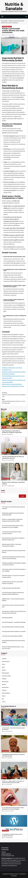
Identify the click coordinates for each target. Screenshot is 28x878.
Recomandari (5, 687)
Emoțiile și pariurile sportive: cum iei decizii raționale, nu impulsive (12, 582)
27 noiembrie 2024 (10, 460)
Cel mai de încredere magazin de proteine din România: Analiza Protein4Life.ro (13, 593)
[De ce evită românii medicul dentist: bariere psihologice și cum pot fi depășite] (14, 797)
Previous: (14, 394)
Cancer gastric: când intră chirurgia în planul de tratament (13, 507)
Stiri (3, 698)
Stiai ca (3, 696)
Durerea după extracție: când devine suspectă (13, 626)
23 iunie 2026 (9, 731)
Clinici (3, 664)
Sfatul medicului (6, 693)
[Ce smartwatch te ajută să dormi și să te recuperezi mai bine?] (14, 823)
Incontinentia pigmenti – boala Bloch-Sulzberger (14, 622)
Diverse (4, 670)
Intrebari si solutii (6, 675)
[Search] (26, 16)
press (4, 34)
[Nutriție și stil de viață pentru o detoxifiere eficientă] (14, 471)
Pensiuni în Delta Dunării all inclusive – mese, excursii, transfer (13, 647)
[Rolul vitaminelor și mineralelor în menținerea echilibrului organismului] (14, 420)
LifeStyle (4, 26)
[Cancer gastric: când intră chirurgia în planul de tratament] (14, 717)
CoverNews (21, 873)
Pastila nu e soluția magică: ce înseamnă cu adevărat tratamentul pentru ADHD (12, 520)
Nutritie (9, 26)
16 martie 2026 (10, 434)
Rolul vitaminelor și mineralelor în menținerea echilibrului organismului (13, 538)
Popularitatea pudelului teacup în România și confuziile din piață (13, 513)
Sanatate (4, 690)
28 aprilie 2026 (10, 837)
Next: (13, 401)
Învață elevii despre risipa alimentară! (11, 588)
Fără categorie (5, 673)
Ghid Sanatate (4, 849)
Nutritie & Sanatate (14, 6)
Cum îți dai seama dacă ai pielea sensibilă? (12, 636)
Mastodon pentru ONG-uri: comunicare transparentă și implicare (11, 545)
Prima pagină (4, 21)
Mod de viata (5, 681)
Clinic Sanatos (4, 847)
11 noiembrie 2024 (10, 34)
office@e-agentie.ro (6, 853)
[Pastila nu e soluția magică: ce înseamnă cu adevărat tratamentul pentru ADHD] (14, 770)
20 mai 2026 (9, 784)
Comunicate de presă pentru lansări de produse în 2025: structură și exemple (13, 557)
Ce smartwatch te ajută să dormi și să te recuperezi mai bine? (11, 532)
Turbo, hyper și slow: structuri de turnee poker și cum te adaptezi (14, 570)
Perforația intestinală (7, 617)
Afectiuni (4, 658)
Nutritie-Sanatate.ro (6, 858)
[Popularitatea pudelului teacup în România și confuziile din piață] (14, 744)
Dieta (4, 478)
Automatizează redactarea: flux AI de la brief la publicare (13, 641)
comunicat (5, 811)
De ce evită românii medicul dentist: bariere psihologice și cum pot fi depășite (12, 526)
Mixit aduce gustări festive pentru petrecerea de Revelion (13, 551)
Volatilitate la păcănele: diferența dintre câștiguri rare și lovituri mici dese (14, 563)
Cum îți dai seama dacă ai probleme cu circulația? (13, 631)
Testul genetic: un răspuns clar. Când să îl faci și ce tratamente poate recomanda (14, 612)
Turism (3, 701)
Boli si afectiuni (5, 661)
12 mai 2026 (11, 811)
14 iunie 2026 (9, 757)
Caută (3, 491)
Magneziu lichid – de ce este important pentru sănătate (13, 599)
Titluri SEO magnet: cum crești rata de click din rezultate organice (13, 576)
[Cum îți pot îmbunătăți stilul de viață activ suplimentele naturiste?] (14, 446)
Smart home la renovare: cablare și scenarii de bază (13, 605)
